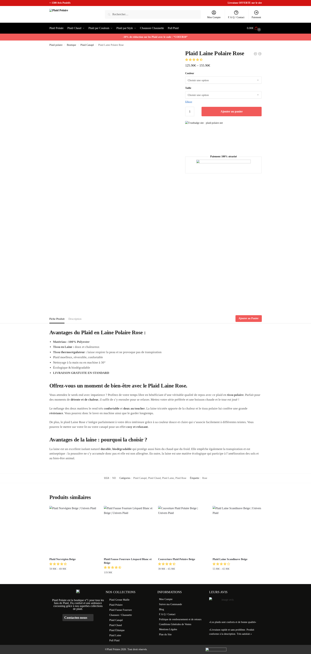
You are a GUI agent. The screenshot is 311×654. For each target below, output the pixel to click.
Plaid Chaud (154, 478)
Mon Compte (214, 17)
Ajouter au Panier (249, 318)
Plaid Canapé (87, 45)
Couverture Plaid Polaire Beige (176, 559)
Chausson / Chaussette (120, 615)
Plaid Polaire (116, 604)
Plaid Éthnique (117, 630)
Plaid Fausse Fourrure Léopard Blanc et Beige (128, 561)
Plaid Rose (180, 478)
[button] (194, 59)
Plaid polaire (55, 45)
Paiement (256, 17)
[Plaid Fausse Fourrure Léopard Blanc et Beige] (128, 530)
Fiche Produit (56, 318)
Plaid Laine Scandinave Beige (230, 559)
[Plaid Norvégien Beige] (73, 530)
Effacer (188, 101)
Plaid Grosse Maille (119, 599)
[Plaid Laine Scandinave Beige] (237, 530)
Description (75, 318)
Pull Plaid (114, 640)
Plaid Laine (168, 478)
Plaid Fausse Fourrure (120, 610)
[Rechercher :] (153, 14)
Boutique (71, 45)
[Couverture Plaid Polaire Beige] (182, 530)
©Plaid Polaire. (113, 649)
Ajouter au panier (232, 111)
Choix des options (74, 579)
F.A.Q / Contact (236, 17)
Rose (204, 478)
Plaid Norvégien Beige (62, 559)
